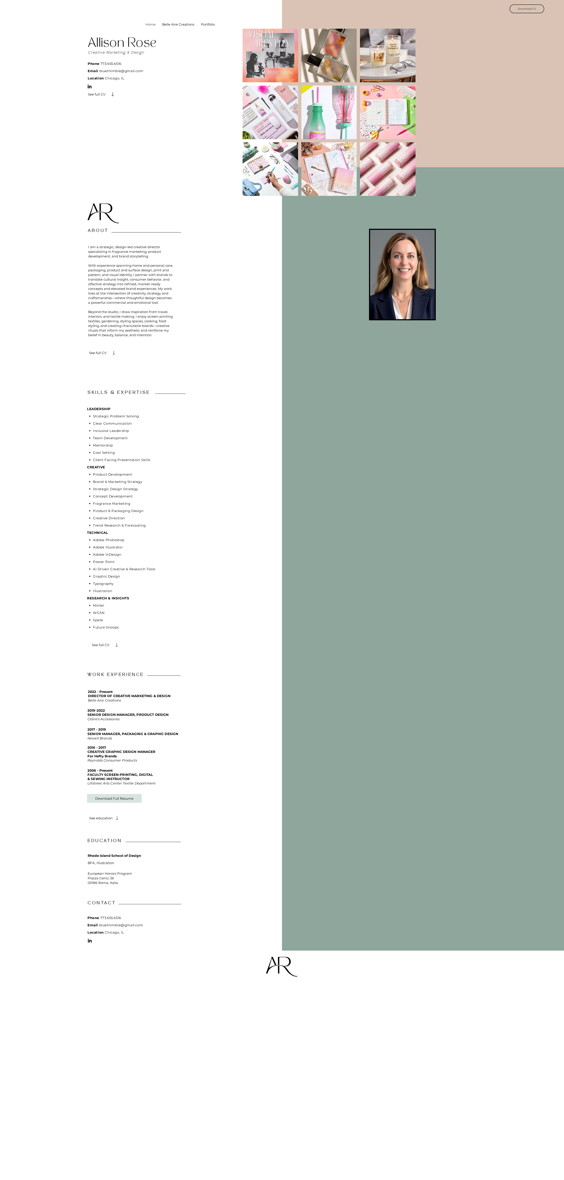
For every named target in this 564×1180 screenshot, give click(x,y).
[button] (270, 55)
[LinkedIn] (89, 86)
